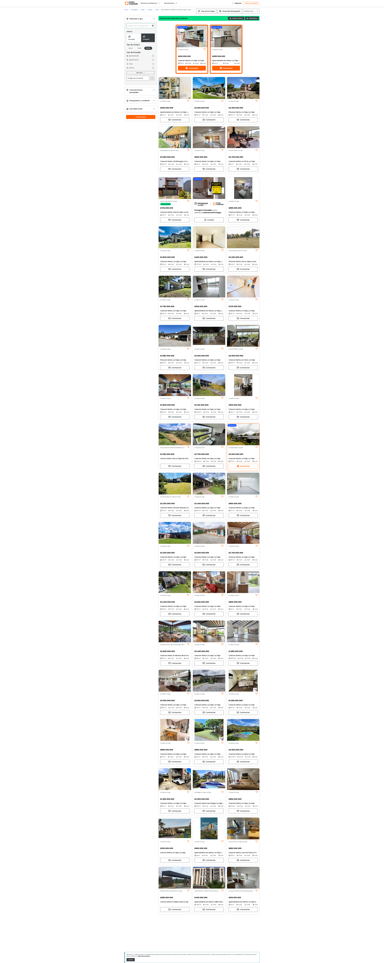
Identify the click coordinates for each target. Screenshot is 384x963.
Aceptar (130, 959)
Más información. (144, 956)
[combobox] (139, 26)
